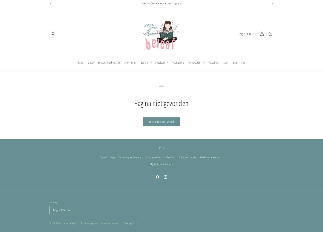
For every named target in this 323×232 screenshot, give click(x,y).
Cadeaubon (169, 157)
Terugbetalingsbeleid (89, 223)
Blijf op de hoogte (187, 157)
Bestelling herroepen (210, 157)
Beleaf (58, 223)
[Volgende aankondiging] (272, 3)
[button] (53, 34)
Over (112, 157)
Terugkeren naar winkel (161, 122)
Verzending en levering (130, 157)
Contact (103, 157)
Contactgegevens (153, 157)
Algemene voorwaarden (161, 164)
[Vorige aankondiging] (51, 3)
